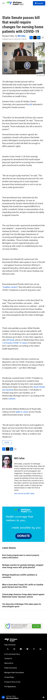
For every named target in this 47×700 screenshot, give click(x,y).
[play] (3, 697)
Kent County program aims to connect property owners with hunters (20, 556)
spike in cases (22, 412)
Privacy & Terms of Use (12, 682)
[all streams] (44, 697)
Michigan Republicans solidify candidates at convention (19, 576)
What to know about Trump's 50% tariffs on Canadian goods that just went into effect (22, 585)
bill (30, 104)
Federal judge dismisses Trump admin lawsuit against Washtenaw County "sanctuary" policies (23, 595)
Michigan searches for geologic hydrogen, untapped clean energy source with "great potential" (22, 566)
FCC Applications (10, 686)
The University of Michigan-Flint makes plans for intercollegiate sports (21, 605)
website (11, 398)
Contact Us (8, 658)
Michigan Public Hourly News (14, 672)
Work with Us (8, 663)
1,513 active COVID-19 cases (14, 343)
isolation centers (10, 287)
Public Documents (10, 668)
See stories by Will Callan (24, 493)
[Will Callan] (7, 461)
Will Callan (21, 36)
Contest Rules (9, 677)
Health (6, 442)
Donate (40, 3)
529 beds (10, 340)
